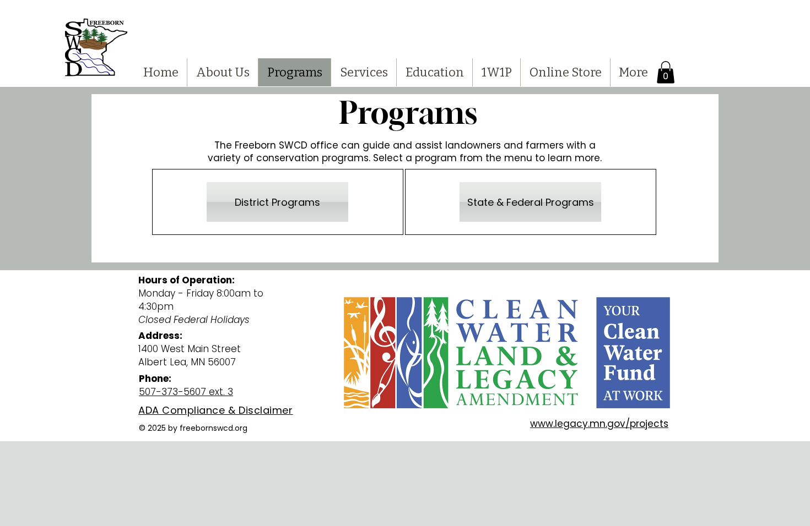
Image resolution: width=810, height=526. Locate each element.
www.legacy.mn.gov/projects (599, 423)
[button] (665, 72)
